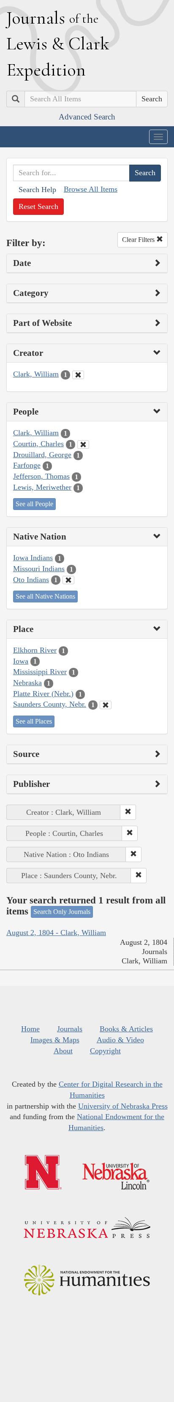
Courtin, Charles (38, 443)
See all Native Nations (45, 596)
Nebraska (27, 682)
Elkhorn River (35, 650)
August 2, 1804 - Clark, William (56, 932)
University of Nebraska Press (123, 1106)
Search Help (37, 189)
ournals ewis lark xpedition (57, 43)
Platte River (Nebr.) (43, 693)
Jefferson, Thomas (41, 476)
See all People (34, 503)
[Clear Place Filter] (105, 705)
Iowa (20, 661)
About (63, 1051)
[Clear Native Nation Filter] (68, 580)
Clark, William (36, 374)
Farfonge (27, 465)
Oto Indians (31, 579)
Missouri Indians (39, 568)
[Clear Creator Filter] (78, 375)
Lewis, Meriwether (42, 487)
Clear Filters (139, 239)
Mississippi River (40, 671)
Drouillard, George (42, 454)
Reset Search (38, 206)
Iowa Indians (33, 557)
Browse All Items (90, 189)
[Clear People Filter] (83, 444)
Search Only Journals (61, 911)
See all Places (34, 721)
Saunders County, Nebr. (49, 704)
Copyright (105, 1051)
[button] (128, 812)
